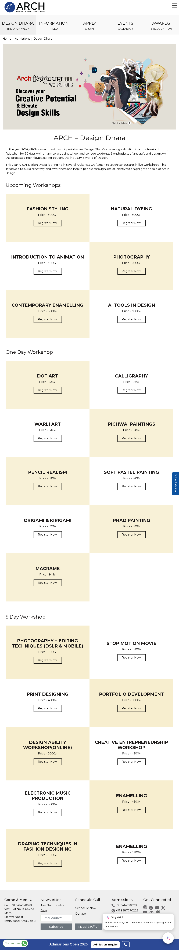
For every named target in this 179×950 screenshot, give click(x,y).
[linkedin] (145, 912)
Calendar (125, 25)
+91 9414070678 (21, 905)
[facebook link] (151, 907)
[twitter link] (163, 907)
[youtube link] (157, 907)
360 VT (93, 926)
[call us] (126, 944)
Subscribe (56, 926)
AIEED (54, 25)
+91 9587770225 (127, 910)
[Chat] (168, 938)
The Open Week (18, 25)
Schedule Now (85, 908)
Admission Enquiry (105, 944)
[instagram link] (145, 907)
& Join (89, 25)
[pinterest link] (151, 912)
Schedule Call (175, 483)
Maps (82, 926)
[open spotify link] (158, 912)
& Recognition (161, 25)
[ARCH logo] (24, 7)
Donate (80, 913)
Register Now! (47, 223)
